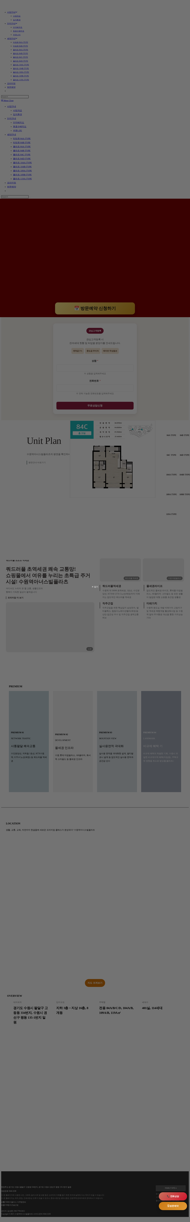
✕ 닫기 (95, 587)
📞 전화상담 (173, 1196)
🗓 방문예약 (173, 1206)
